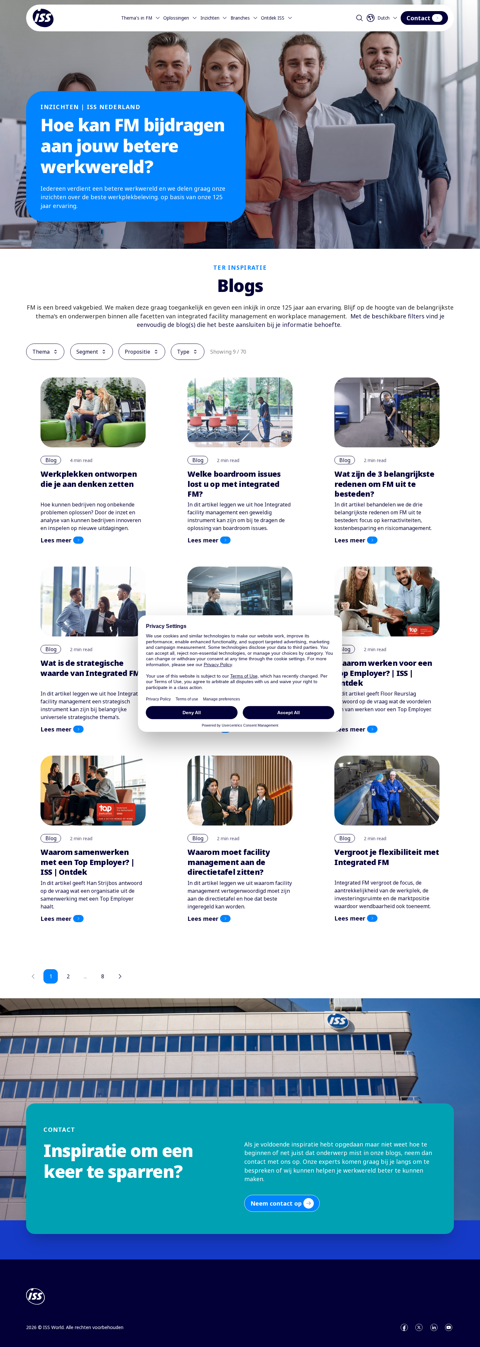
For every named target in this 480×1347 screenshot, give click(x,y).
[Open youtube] (448, 1327)
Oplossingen (176, 18)
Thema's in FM (136, 18)
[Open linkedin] (434, 1327)
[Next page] (120, 976)
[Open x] (419, 1327)
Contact (418, 18)
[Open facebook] (404, 1327)
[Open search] (359, 18)
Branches (240, 18)
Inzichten (209, 18)
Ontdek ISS (272, 18)
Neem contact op (276, 1203)
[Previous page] (33, 976)
